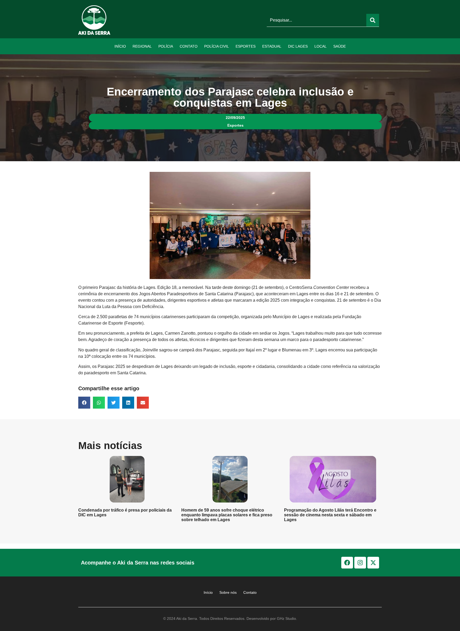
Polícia (165, 46)
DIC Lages (298, 46)
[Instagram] (360, 562)
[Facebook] (347, 562)
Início (120, 46)
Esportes (246, 46)
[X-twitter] (373, 562)
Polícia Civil (216, 46)
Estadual (271, 46)
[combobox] (316, 20)
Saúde (339, 46)
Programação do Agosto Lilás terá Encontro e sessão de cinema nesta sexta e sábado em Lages (330, 515)
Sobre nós (228, 592)
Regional (142, 46)
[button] (84, 403)
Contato (189, 46)
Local (320, 46)
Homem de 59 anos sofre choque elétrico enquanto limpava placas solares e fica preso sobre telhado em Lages (226, 515)
